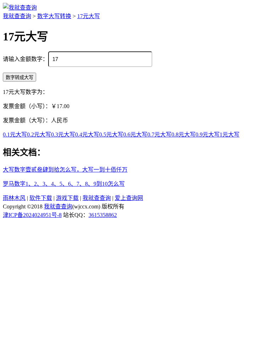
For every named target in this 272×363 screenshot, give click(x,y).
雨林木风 (14, 198)
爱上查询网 (129, 198)
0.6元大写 (135, 135)
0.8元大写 (183, 135)
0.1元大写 (15, 135)
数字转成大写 (19, 77)
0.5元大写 (111, 135)
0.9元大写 (208, 135)
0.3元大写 (63, 135)
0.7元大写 (159, 135)
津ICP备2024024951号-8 (32, 215)
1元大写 (229, 135)
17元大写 (88, 16)
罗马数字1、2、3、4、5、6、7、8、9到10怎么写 (64, 184)
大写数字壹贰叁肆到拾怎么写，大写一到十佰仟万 (65, 170)
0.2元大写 (39, 135)
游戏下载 (67, 198)
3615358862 (103, 215)
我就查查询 (17, 16)
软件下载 (40, 198)
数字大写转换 (54, 16)
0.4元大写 (87, 135)
